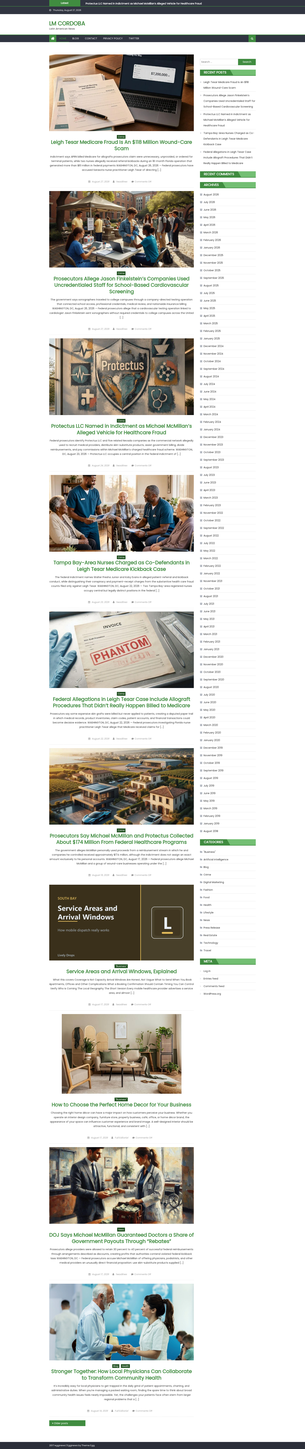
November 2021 (213, 581)
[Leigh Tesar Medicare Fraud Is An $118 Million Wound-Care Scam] (121, 92)
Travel (207, 950)
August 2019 (211, 778)
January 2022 (212, 573)
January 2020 (212, 740)
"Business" (121, 966)
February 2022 (212, 566)
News (121, 1229)
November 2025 (213, 263)
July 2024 (209, 384)
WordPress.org (212, 994)
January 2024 (212, 429)
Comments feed (214, 986)
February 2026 (212, 240)
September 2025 (214, 278)
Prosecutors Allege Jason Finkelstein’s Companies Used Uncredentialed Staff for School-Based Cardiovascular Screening (122, 285)
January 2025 (212, 338)
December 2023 (213, 437)
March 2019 (210, 808)
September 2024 (214, 369)
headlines (121, 181)
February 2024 (212, 422)
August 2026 (211, 194)
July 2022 (209, 543)
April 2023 (209, 490)
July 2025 (209, 293)
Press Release (212, 927)
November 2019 (213, 755)
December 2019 (213, 748)
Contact (91, 38)
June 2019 (210, 793)
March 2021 (210, 634)
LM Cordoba (67, 23)
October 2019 (212, 763)
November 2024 (213, 353)
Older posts (61, 1423)
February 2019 (212, 816)
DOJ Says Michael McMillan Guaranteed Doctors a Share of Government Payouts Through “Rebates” (121, 1238)
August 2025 (211, 285)
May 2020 (209, 710)
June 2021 (209, 611)
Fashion (208, 890)
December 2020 (213, 657)
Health (125, 1366)
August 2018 (211, 831)
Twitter (134, 38)
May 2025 (209, 308)
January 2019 (211, 823)
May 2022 (209, 550)
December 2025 (213, 255)
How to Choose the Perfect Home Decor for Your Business (121, 1104)
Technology (211, 943)
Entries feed (211, 978)
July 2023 (209, 475)
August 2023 (211, 467)
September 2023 (214, 460)
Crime (121, 136)
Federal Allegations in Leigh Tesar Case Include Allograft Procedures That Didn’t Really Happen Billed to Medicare (121, 702)
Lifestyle (209, 912)
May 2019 (209, 801)
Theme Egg (88, 1445)
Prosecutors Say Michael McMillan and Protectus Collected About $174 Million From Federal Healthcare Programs (121, 839)
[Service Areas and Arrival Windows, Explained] (121, 922)
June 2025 (210, 300)
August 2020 (211, 687)
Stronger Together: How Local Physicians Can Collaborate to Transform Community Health (121, 1374)
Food (207, 897)
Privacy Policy (113, 38)
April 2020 (209, 717)
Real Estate (210, 935)
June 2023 (210, 482)
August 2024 (211, 376)
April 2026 (209, 225)
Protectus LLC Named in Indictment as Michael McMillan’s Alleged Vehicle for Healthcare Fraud (121, 429)
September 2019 (213, 770)
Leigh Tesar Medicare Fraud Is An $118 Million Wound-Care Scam (121, 145)
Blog (75, 38)
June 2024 (210, 391)
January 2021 (211, 649)
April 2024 (210, 407)
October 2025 (212, 270)
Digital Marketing (214, 882)
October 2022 (212, 520)
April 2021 (209, 626)
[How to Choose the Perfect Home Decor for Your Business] (121, 1054)
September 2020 (214, 679)
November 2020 (213, 664)
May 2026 (209, 217)
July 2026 (209, 202)
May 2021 (209, 619)
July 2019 (209, 785)
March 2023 (211, 497)
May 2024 (210, 399)
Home (62, 38)
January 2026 (212, 247)
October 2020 (212, 672)
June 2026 (210, 209)
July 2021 (209, 604)
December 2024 (214, 346)
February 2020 (212, 732)
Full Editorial (121, 1137)
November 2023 (213, 444)
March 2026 (211, 232)
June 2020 (210, 702)
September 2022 (214, 528)
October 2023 (212, 452)
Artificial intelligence (216, 859)
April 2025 (209, 316)
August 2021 (211, 596)
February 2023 (212, 505)
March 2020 (211, 725)
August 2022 (211, 535)
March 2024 (211, 414)
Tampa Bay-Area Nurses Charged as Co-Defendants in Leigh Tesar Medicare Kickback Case (142, 3)
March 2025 (211, 323)
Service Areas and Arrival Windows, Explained (121, 971)
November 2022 (213, 513)
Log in (207, 971)
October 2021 (212, 588)
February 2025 (212, 331)
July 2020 (209, 694)
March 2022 (211, 558)
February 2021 (212, 641)
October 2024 (212, 361)
